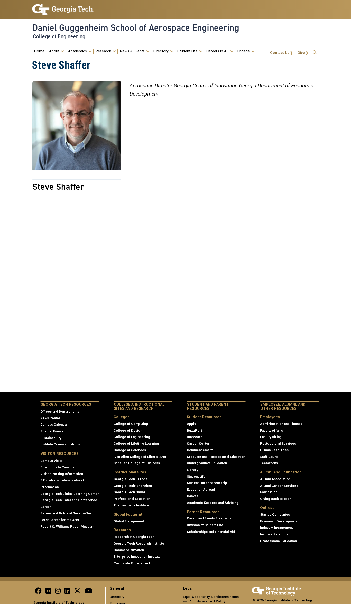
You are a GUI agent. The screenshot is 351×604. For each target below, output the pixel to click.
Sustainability (50, 438)
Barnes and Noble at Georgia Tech (67, 513)
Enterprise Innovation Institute (137, 557)
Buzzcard (194, 437)
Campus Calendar (54, 424)
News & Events (132, 51)
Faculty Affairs (271, 430)
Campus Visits (51, 461)
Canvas (192, 496)
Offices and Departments (59, 411)
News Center (50, 418)
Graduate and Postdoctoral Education (216, 457)
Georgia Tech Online (130, 492)
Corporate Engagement (132, 563)
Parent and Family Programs (209, 518)
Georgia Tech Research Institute (139, 543)
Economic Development (279, 521)
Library (192, 470)
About (54, 51)
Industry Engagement (276, 527)
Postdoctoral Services (278, 443)
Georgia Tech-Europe (131, 479)
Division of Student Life (205, 525)
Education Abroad (201, 489)
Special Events (51, 431)
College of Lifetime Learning (136, 443)
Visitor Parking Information (61, 474)
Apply (191, 424)
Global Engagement (129, 521)
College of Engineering (59, 36)
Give (301, 53)
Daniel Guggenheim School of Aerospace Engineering (135, 27)
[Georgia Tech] (276, 590)
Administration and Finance (281, 424)
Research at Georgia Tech (134, 537)
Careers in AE (217, 51)
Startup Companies (275, 514)
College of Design (128, 430)
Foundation (268, 492)
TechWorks (269, 463)
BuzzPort (194, 430)
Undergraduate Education (207, 463)
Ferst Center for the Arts (59, 520)
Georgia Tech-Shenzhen (133, 486)
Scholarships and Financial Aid (211, 532)
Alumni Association (275, 479)
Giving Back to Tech (275, 499)
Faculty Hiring (271, 437)
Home (39, 51)
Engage (243, 51)
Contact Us (280, 53)
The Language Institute (131, 505)
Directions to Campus (57, 467)
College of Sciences (130, 450)
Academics (77, 51)
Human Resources (274, 450)
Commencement (200, 450)
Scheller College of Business (137, 463)
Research (103, 51)
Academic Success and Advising (212, 503)
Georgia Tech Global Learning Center (69, 494)
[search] (315, 51)
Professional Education (132, 499)
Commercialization (129, 550)
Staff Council (270, 457)
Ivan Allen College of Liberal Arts (140, 457)
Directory (161, 51)
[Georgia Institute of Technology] (63, 7)
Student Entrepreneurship (207, 483)
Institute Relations (274, 534)
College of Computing (131, 424)
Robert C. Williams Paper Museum (67, 526)
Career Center (198, 443)
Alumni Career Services (279, 486)
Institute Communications (60, 444)
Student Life (187, 51)
